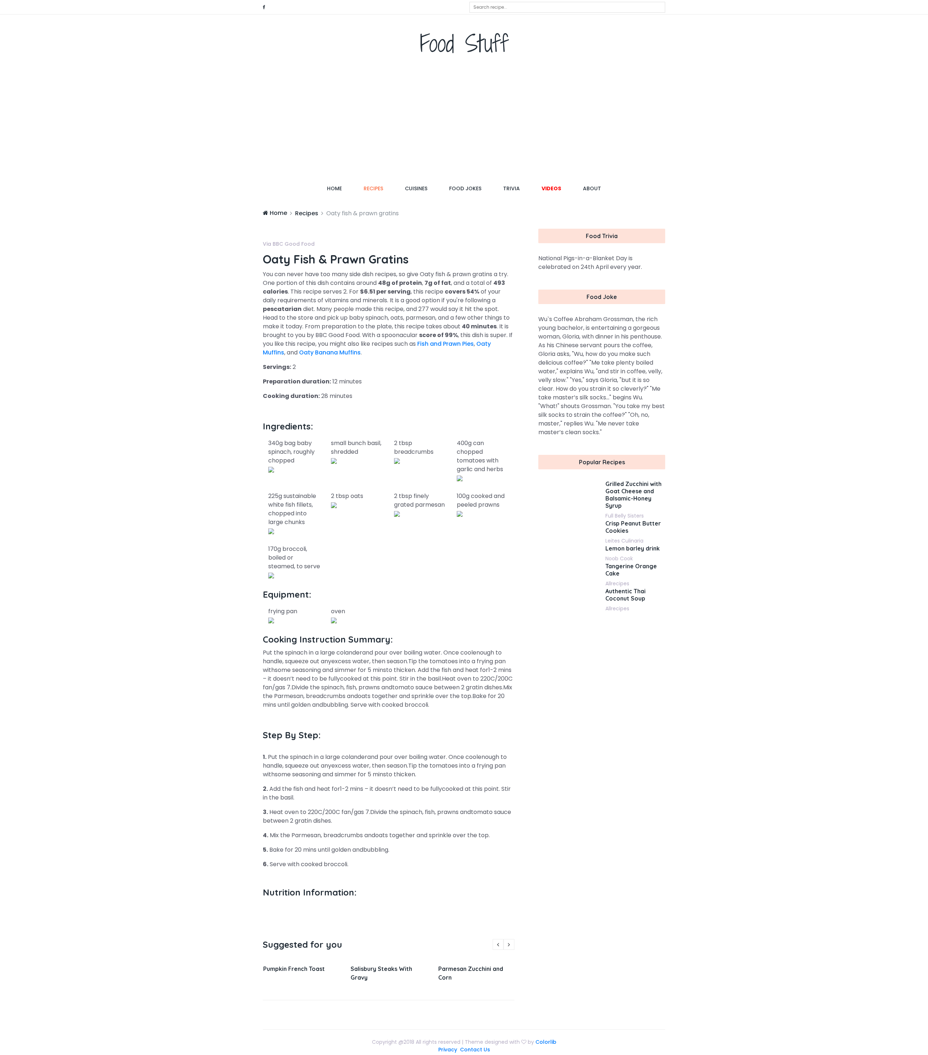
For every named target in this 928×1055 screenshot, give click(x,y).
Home (340, 188)
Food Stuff (464, 43)
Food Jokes (465, 188)
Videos (551, 188)
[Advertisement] (464, 121)
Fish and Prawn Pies (445, 344)
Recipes (373, 188)
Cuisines (416, 188)
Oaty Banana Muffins (330, 352)
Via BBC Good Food (289, 244)
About (592, 188)
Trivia (511, 188)
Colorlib (545, 1042)
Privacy (447, 1049)
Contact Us (475, 1049)
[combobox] (567, 7)
